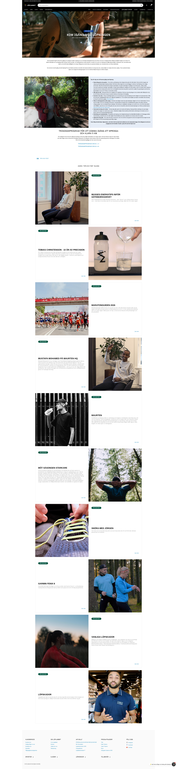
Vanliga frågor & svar (30, 744)
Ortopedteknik (79, 748)
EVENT (136, 9)
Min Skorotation (79, 744)
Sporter (28, 757)
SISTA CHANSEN (97, 9)
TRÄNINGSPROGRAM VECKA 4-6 (88, 146)
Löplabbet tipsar (127, 9)
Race (102, 748)
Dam (31, 9)
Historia (52, 744)
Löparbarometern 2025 (81, 746)
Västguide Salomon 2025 (106, 750)
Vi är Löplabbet (54, 742)
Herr (36, 9)
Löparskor (80, 757)
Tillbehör (105, 757)
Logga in (150, 9)
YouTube (130, 747)
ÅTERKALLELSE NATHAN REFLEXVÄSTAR (86, 742)
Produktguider (114, 9)
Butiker (105, 9)
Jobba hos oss (54, 746)
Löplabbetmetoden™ (80, 750)
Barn (41, 9)
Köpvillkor (27, 748)
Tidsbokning (53, 748)
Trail (102, 742)
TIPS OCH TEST (44, 158)
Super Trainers (104, 746)
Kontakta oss (28, 746)
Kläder (53, 757)
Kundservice (28, 742)
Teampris (142, 9)
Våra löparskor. (110, 99)
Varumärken (48, 9)
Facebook (130, 745)
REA (89, 9)
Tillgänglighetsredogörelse (31, 750)
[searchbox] (89, 5)
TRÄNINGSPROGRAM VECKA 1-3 (88, 144)
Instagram (130, 742)
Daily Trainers (104, 744)
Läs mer (137, 220)
